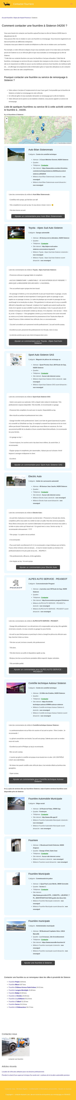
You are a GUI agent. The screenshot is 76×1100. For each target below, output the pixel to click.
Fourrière (14, 982)
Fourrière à (15, 996)
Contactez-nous (10, 1089)
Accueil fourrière (7, 17)
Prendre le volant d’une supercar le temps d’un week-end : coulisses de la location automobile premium (36, 1075)
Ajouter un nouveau (64, 1089)
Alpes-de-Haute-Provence (22, 17)
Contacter (44, 165)
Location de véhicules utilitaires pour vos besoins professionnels (23, 1071)
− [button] (6, 121)
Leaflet (55, 143)
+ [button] (6, 118)
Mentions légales (22, 1089)
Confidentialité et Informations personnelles (43, 1089)
